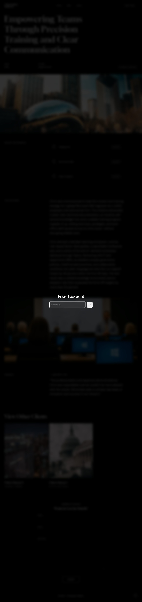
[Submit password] (90, 305)
